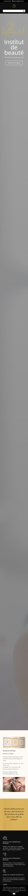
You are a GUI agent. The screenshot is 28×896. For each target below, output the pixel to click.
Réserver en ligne (14, 63)
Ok (14, 893)
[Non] (26, 890)
